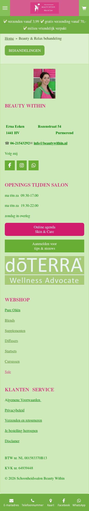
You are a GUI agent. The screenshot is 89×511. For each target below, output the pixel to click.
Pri (7, 410)
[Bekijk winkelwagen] (84, 8)
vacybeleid (16, 410)
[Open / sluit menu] (5, 8)
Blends (10, 320)
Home (9, 38)
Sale (8, 371)
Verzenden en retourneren (23, 420)
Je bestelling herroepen (21, 430)
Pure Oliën (12, 309)
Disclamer (12, 440)
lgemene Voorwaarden (24, 399)
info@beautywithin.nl (50, 143)
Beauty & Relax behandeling (40, 38)
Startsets (11, 350)
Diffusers (11, 340)
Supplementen (15, 330)
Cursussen (12, 361)
